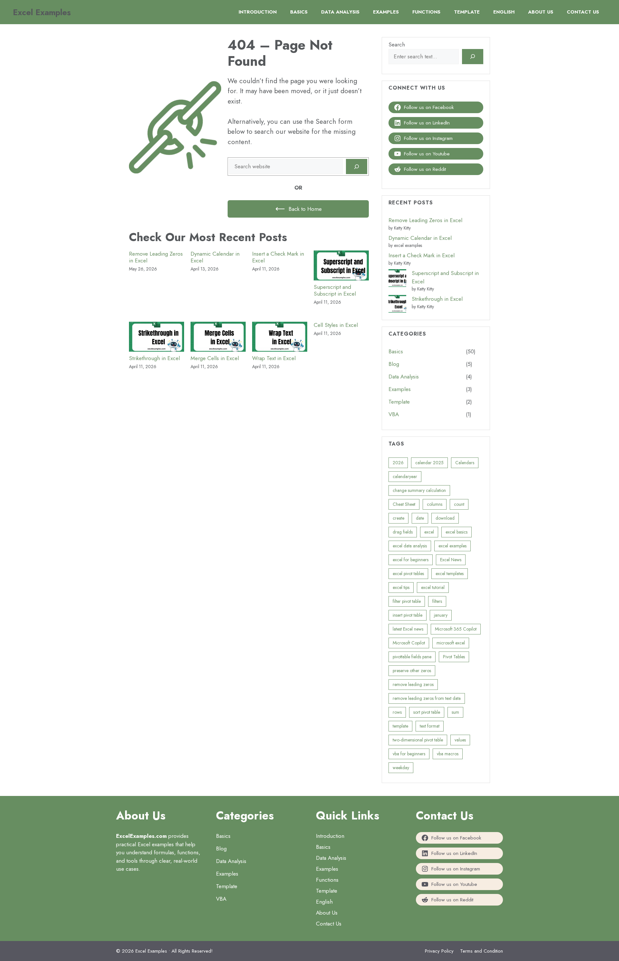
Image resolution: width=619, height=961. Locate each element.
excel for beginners (410, 559)
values (460, 740)
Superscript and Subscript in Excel (335, 290)
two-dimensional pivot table (418, 740)
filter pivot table (407, 601)
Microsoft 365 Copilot (456, 629)
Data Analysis (340, 11)
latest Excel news (408, 629)
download (445, 518)
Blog (393, 364)
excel (429, 532)
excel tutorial (433, 587)
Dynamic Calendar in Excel (215, 257)
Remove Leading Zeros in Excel (156, 257)
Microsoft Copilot (409, 643)
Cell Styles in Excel (336, 325)
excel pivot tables (408, 573)
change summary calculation (419, 490)
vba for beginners (409, 753)
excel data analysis (410, 546)
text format (429, 726)
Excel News (450, 559)
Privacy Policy (439, 951)
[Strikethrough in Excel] (397, 305)
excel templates (450, 573)
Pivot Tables (454, 656)
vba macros (447, 753)
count (459, 504)
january (440, 615)
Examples (386, 11)
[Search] (356, 166)
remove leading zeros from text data (427, 698)
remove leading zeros (413, 684)
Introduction (258, 11)
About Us (540, 11)
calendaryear (405, 476)
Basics (299, 11)
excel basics (456, 532)
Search (396, 44)
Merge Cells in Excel (215, 358)
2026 (398, 462)
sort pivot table (426, 712)
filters (437, 601)
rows (397, 712)
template (400, 726)
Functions (426, 11)
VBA (393, 414)
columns (434, 504)
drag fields (403, 532)
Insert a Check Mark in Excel (278, 257)
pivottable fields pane (412, 656)
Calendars (464, 462)
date (420, 518)
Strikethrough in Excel (154, 358)
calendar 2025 (429, 462)
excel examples (452, 546)
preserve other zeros (412, 670)
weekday (401, 767)
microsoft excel (451, 643)
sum (455, 712)
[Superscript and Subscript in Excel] (397, 279)
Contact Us (583, 11)
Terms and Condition (481, 951)
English (504, 11)
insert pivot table (407, 615)
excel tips (401, 587)
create (398, 518)
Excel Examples (42, 12)
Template (467, 11)
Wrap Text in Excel (274, 358)
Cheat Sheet (404, 504)
